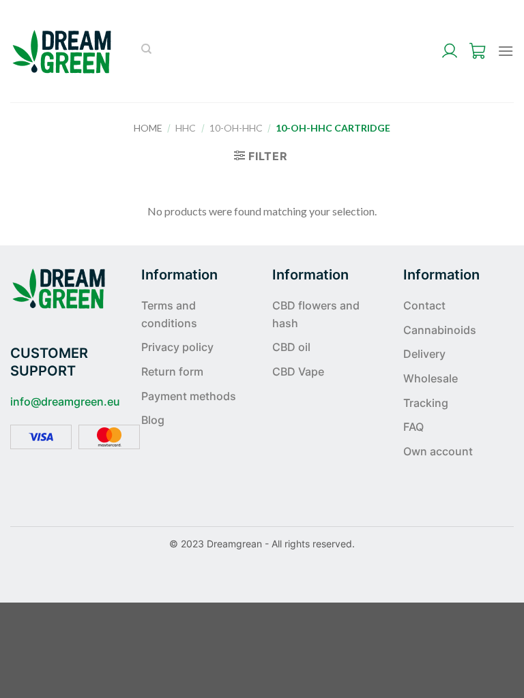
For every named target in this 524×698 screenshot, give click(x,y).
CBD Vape (298, 371)
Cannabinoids (439, 330)
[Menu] (505, 50)
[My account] (449, 51)
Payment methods (188, 396)
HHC (185, 128)
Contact (424, 305)
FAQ (413, 427)
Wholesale (430, 378)
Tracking (425, 403)
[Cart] (478, 51)
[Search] (147, 51)
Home (148, 128)
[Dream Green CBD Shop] (62, 51)
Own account (438, 451)
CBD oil (291, 347)
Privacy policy (177, 347)
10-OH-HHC (236, 128)
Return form (172, 371)
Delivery (424, 354)
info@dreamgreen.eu (65, 401)
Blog (152, 420)
